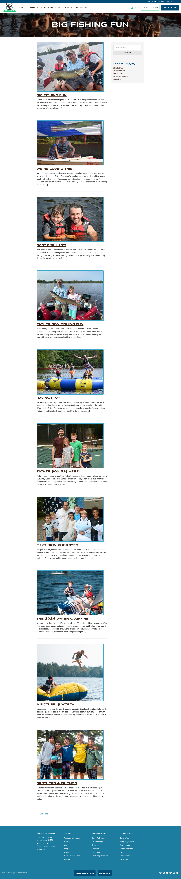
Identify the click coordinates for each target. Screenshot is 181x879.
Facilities (95, 849)
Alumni (161, 1)
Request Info (150, 8)
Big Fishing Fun (52, 95)
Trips (94, 845)
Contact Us (170, 1)
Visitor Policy (152, 1)
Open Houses (125, 856)
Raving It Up (48, 397)
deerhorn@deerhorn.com (47, 846)
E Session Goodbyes (57, 545)
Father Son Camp (126, 849)
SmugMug (104, 873)
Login (137, 8)
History (67, 852)
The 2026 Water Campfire (63, 618)
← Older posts (43, 814)
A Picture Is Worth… (57, 704)
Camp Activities (98, 838)
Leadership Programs (100, 856)
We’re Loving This (54, 168)
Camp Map (96, 852)
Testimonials (124, 859)
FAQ (121, 852)
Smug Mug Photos (127, 842)
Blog (66, 849)
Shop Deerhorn (85, 873)
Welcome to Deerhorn (72, 838)
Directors (67, 842)
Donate (67, 859)
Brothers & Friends (57, 783)
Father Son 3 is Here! (58, 471)
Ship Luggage (125, 845)
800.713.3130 (43, 844)
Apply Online (169, 8)
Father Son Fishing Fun (60, 324)
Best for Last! (51, 245)
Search (127, 53)
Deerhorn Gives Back (72, 856)
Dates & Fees (124, 838)
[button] (23, 8)
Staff (66, 845)
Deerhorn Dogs (97, 842)
